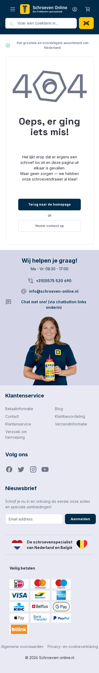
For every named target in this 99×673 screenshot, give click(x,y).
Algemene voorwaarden (22, 646)
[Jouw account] (74, 9)
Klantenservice (18, 424)
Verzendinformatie (71, 424)
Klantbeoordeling (70, 416)
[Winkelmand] (88, 9)
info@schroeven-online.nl (53, 291)
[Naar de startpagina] (43, 9)
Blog (59, 408)
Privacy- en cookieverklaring (73, 646)
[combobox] (47, 23)
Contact (12, 416)
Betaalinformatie (19, 408)
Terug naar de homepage (49, 204)
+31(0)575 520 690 (54, 280)
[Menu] (12, 9)
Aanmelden (80, 519)
